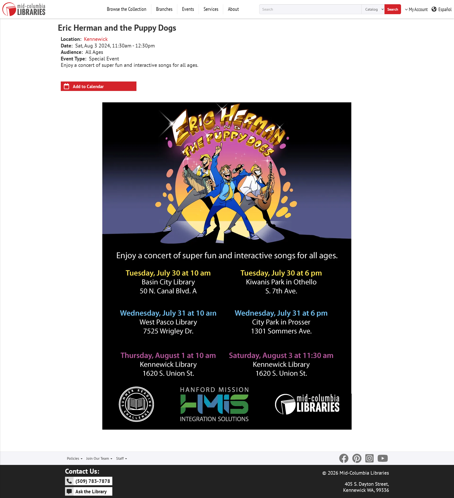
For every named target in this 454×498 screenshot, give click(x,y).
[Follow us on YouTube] (382, 458)
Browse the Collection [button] (126, 9)
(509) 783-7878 (92, 481)
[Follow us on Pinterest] (356, 458)
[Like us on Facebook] (343, 458)
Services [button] (211, 9)
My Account (418, 9)
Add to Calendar (88, 86)
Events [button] (188, 9)
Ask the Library (91, 491)
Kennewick (96, 39)
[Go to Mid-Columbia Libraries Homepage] (23, 9)
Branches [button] (164, 9)
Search (392, 9)
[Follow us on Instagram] (369, 458)
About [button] (233, 9)
